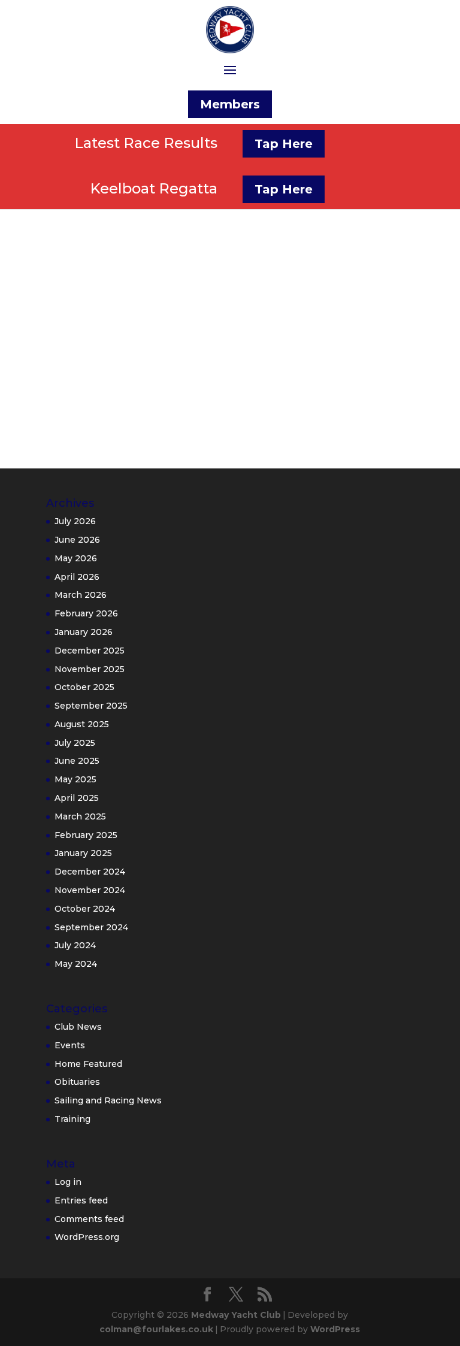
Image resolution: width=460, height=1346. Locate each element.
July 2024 (75, 945)
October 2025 (84, 687)
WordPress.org (87, 1237)
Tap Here (284, 144)
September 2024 (91, 927)
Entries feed (81, 1200)
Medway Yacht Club (236, 1314)
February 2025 (86, 835)
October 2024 (85, 908)
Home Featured (88, 1063)
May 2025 (75, 779)
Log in (68, 1181)
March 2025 (80, 816)
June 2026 (77, 539)
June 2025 (77, 760)
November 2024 (90, 890)
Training (72, 1119)
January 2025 (83, 853)
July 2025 (75, 742)
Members (230, 104)
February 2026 (86, 613)
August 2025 (82, 724)
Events (70, 1045)
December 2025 (90, 650)
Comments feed (89, 1219)
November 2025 (90, 669)
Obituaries (77, 1081)
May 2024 (76, 963)
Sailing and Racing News (108, 1100)
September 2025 (91, 705)
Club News (78, 1026)
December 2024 (90, 871)
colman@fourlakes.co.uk (156, 1329)
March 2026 (81, 594)
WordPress (335, 1329)
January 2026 (84, 632)
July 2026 (75, 521)
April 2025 (77, 798)
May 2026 (76, 558)
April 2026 (77, 576)
